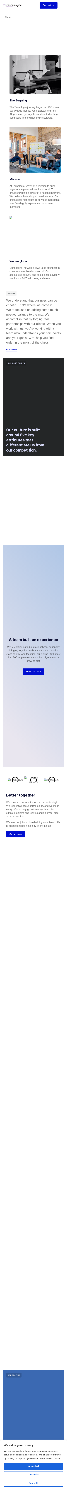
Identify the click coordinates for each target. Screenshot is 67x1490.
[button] (61, 5)
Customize (33, 1474)
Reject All (33, 1483)
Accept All (33, 1466)
